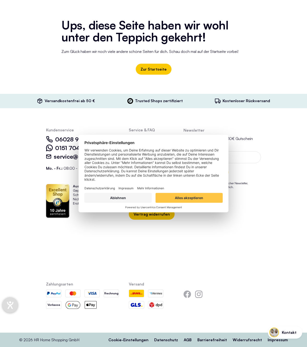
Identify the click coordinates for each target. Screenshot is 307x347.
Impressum (278, 339)
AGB (188, 339)
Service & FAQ (142, 130)
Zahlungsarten (59, 284)
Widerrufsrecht (247, 339)
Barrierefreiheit (212, 339)
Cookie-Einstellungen (128, 339)
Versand (136, 284)
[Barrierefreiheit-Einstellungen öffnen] (10, 305)
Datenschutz (166, 339)
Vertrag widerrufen (152, 214)
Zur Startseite (154, 69)
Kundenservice (60, 130)
